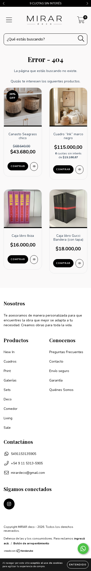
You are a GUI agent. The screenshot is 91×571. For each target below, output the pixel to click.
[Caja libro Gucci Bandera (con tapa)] (79, 263)
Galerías (10, 380)
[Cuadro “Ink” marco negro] (79, 169)
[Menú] (9, 20)
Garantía (56, 380)
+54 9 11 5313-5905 (27, 463)
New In (9, 352)
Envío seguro (59, 371)
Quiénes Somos (61, 390)
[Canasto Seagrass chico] (34, 166)
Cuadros (10, 361)
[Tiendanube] (19, 552)
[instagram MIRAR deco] (9, 504)
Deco (8, 399)
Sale (7, 427)
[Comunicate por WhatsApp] (83, 548)
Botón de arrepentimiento (31, 543)
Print (7, 371)
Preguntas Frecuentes (66, 352)
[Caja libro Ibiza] (34, 259)
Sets (7, 390)
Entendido (77, 564)
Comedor (10, 408)
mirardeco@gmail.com (28, 472)
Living (8, 418)
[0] (81, 21)
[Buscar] (81, 38)
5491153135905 (23, 454)
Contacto (56, 361)
